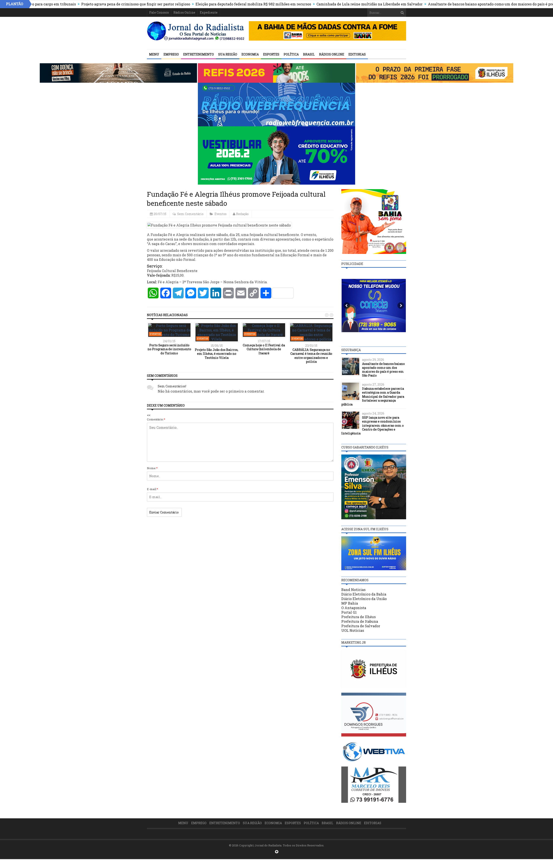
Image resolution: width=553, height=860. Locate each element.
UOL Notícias (352, 630)
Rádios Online (184, 12)
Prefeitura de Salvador (360, 626)
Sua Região (227, 54)
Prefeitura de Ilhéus (358, 617)
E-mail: (152, 489)
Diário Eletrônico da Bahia (363, 594)
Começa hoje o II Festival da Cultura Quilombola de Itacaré (264, 349)
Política (291, 54)
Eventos (221, 214)
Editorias (357, 54)
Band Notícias (353, 589)
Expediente (209, 12)
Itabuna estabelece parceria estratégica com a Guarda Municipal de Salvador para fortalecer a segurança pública (372, 396)
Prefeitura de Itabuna (359, 621)
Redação (242, 214)
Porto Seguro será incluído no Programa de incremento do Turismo (169, 349)
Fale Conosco (159, 12)
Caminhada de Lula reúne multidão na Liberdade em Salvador (333, 4)
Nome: (152, 468)
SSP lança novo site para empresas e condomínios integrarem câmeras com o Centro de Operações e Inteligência (372, 425)
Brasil (309, 54)
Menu (154, 54)
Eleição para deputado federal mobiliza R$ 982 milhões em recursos (217, 4)
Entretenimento (198, 54)
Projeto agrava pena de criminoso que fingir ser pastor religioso (99, 4)
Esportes (271, 54)
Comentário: (156, 419)
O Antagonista (353, 607)
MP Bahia (349, 603)
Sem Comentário (190, 214)
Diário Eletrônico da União (364, 598)
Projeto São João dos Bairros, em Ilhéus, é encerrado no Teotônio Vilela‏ (216, 354)
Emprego (171, 54)
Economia (250, 54)
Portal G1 (349, 612)
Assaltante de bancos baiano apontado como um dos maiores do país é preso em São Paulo (468, 4)
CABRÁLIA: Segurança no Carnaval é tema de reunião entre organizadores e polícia (311, 356)
